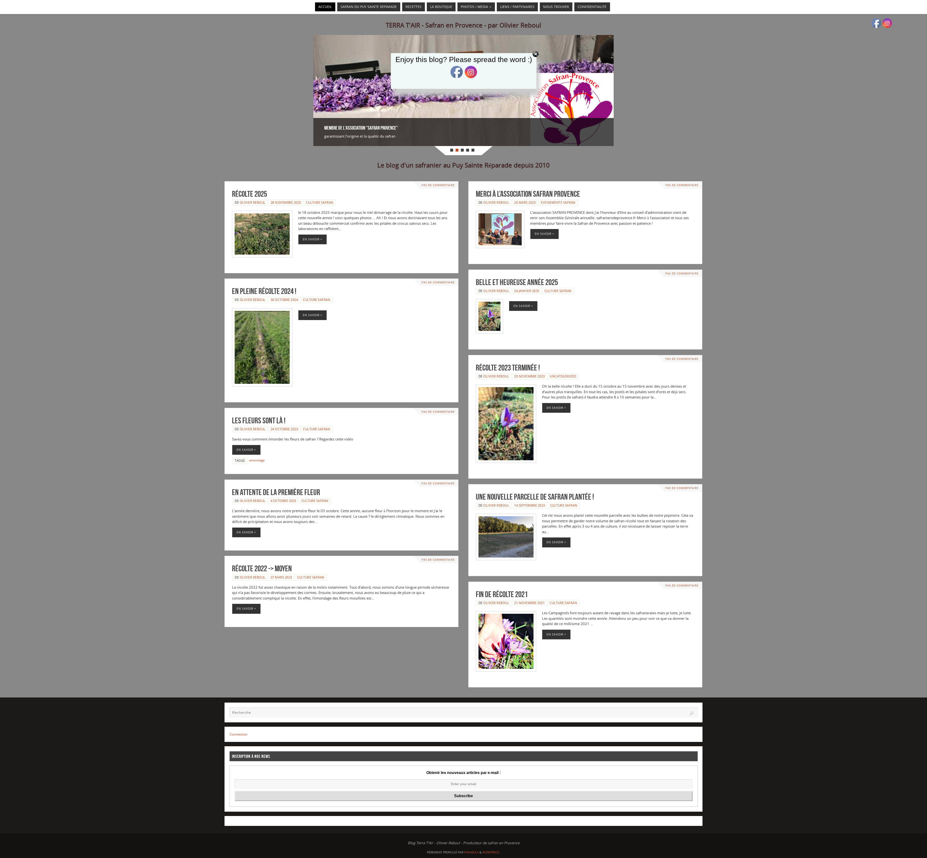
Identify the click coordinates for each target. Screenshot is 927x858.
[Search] (691, 713)
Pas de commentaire (438, 185)
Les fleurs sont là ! (258, 420)
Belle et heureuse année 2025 (517, 282)
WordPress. (491, 852)
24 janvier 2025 (526, 291)
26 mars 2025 (525, 202)
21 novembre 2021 (529, 603)
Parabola (471, 852)
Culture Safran (319, 202)
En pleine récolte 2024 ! (264, 291)
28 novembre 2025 (286, 202)
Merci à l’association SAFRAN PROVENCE (528, 193)
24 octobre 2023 (284, 429)
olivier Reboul (253, 202)
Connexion (238, 734)
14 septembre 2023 (529, 505)
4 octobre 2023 (283, 501)
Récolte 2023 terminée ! (508, 367)
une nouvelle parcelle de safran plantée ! (535, 496)
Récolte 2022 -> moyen (262, 568)
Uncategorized (563, 376)
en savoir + (312, 239)
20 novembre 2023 (529, 376)
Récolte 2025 (249, 193)
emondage (257, 460)
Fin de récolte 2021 (502, 594)
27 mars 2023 (281, 577)
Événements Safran (558, 202)
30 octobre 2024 (284, 300)
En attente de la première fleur (276, 492)
